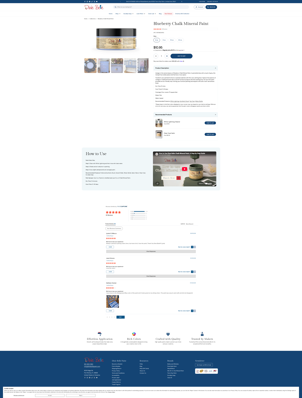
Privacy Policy (111, 392)
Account (200, 7)
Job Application (116, 380)
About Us (142, 371)
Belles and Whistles (173, 364)
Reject (80, 395)
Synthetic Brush (184, 101)
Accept (50, 395)
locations (202, 1)
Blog (141, 366)
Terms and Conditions (118, 373)
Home (85, 19)
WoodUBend (171, 368)
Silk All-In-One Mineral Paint (175, 371)
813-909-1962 (88, 364)
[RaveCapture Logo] (122, 206)
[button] (211, 7)
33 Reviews (164, 29)
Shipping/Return (116, 368)
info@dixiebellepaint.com (92, 366)
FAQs (141, 364)
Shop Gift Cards (144, 368)
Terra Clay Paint (171, 373)
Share (110, 247)
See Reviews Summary (114, 228)
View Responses (151, 251)
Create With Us (116, 382)
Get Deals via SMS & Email (204, 365)
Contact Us (143, 373)
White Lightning (174, 101)
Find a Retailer (116, 366)
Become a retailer (212, 1)
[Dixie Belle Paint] (93, 7)
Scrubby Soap (171, 375)
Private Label (115, 377)
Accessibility (115, 375)
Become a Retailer (117, 364)
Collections (92, 19)
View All (169, 377)
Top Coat (192, 101)
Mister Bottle (199, 101)
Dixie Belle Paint (172, 366)
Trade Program (116, 384)
